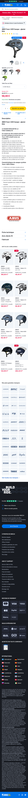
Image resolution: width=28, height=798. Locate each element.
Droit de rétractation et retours (9, 567)
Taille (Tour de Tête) (7, 83)
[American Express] (22, 604)
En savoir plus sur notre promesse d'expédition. (12, 753)
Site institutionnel (6, 539)
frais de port (12, 690)
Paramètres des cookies (8, 552)
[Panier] (25, 5)
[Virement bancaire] (14, 617)
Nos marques (5, 581)
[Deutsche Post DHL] (6, 629)
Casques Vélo (6, 19)
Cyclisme (8, 17)
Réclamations (5, 569)
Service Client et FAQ (7, 564)
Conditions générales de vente (9, 544)
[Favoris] (18, 5)
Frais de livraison (6, 571)
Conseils (4, 591)
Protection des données (8, 549)
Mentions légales (6, 537)
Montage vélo (5, 589)
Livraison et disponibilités (8, 584)
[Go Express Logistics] (14, 635)
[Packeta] (22, 635)
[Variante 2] (11, 72)
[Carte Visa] (14, 604)
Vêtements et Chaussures (17, 17)
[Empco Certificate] (6, 647)
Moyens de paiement (7, 574)
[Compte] (21, 5)
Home (3, 17)
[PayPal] (14, 610)
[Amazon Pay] (22, 610)
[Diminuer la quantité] (3, 108)
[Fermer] (24, 22)
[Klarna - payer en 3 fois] (6, 617)
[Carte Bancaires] (6, 610)
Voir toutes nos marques (10, 478)
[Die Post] (22, 629)
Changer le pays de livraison (8, 708)
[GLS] (6, 635)
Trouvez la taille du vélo (8, 579)
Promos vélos (6, 12)
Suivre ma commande (7, 576)
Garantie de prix (6, 586)
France (3, 104)
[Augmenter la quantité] (7, 108)
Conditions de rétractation (8, 547)
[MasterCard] (6, 604)
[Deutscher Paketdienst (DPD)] (14, 629)
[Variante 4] (4, 78)
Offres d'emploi (6, 542)
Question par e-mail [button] (21, 113)
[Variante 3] (18, 72)
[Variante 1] (4, 72)
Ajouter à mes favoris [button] (7, 113)
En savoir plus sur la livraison (12, 741)
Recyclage (4, 554)
